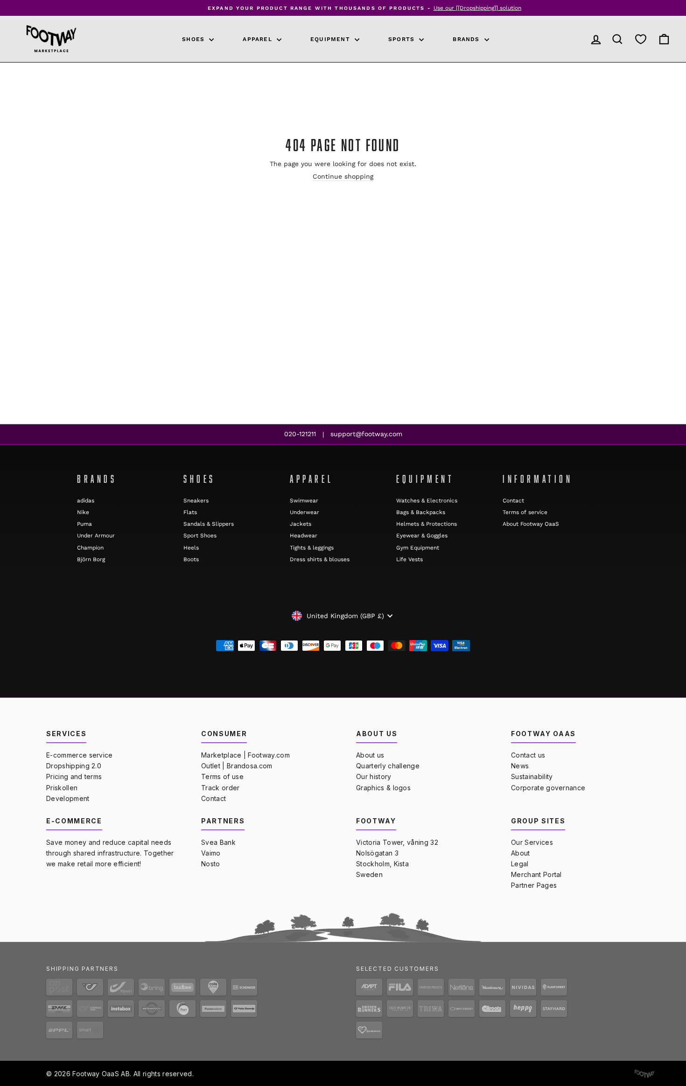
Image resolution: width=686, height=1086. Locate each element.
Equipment (331, 39)
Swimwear (304, 500)
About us (370, 755)
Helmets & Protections (426, 524)
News (520, 766)
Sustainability (532, 776)
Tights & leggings (312, 547)
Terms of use (222, 776)
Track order (220, 788)
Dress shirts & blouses (320, 559)
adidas (85, 500)
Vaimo (211, 853)
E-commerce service (79, 755)
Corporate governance (548, 788)
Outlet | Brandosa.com (237, 766)
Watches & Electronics (426, 500)
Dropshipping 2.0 (73, 766)
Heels (191, 547)
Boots (191, 559)
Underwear (304, 512)
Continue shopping (343, 176)
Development (68, 798)
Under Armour (96, 535)
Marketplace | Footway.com (245, 755)
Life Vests (409, 559)
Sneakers (196, 500)
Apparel (258, 39)
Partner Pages (534, 885)
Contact (513, 500)
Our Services (532, 842)
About (520, 853)
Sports (402, 39)
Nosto (210, 864)
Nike (83, 512)
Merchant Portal (536, 874)
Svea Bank (218, 842)
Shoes (194, 39)
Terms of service (525, 512)
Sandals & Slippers (208, 524)
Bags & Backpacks (420, 512)
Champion (90, 547)
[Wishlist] (640, 39)
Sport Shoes (200, 535)
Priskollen (61, 788)
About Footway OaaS (531, 524)
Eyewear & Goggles (422, 535)
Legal (520, 864)
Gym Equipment (417, 547)
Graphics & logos (383, 788)
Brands (467, 39)
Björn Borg (91, 559)
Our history (374, 776)
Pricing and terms (74, 776)
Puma (84, 524)
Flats (190, 512)
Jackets (300, 524)
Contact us (528, 755)
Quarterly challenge (388, 766)
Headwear (303, 535)
